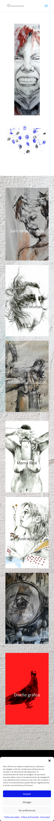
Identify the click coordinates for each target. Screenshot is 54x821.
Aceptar (27, 793)
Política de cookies (12, 817)
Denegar (27, 802)
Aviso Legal (45, 817)
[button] (49, 760)
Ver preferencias (27, 810)
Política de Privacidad (30, 817)
